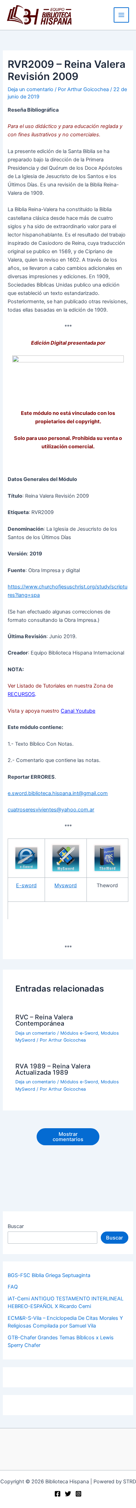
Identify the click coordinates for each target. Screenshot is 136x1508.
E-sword (26, 885)
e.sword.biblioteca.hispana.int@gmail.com (58, 793)
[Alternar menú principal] (121, 15)
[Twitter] (68, 1494)
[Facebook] (57, 1494)
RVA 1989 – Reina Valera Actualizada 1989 (52, 1069)
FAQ (13, 1287)
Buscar (16, 1226)
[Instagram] (78, 1494)
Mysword (65, 885)
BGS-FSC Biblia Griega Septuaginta (49, 1275)
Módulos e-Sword (79, 1033)
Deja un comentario (30, 89)
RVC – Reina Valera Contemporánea (44, 1020)
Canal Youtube (78, 711)
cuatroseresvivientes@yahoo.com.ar (51, 810)
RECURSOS (21, 694)
